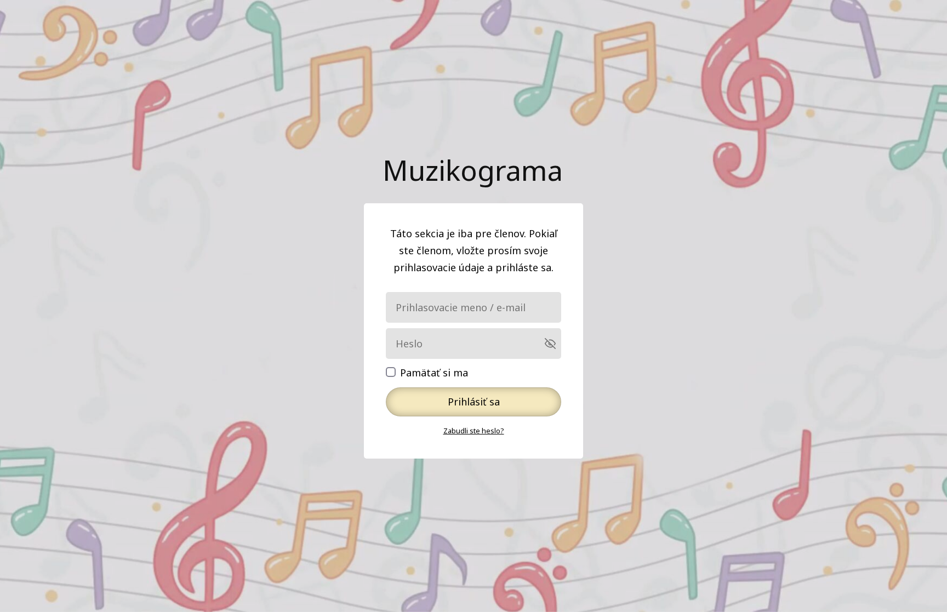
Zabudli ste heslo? (473, 431)
